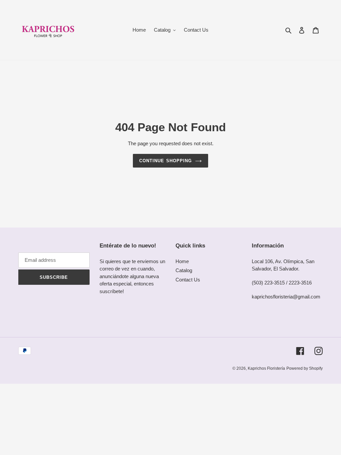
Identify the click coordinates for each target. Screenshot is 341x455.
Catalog (183, 270)
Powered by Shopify (304, 368)
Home (182, 261)
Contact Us (187, 279)
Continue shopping (165, 160)
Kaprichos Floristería (266, 368)
